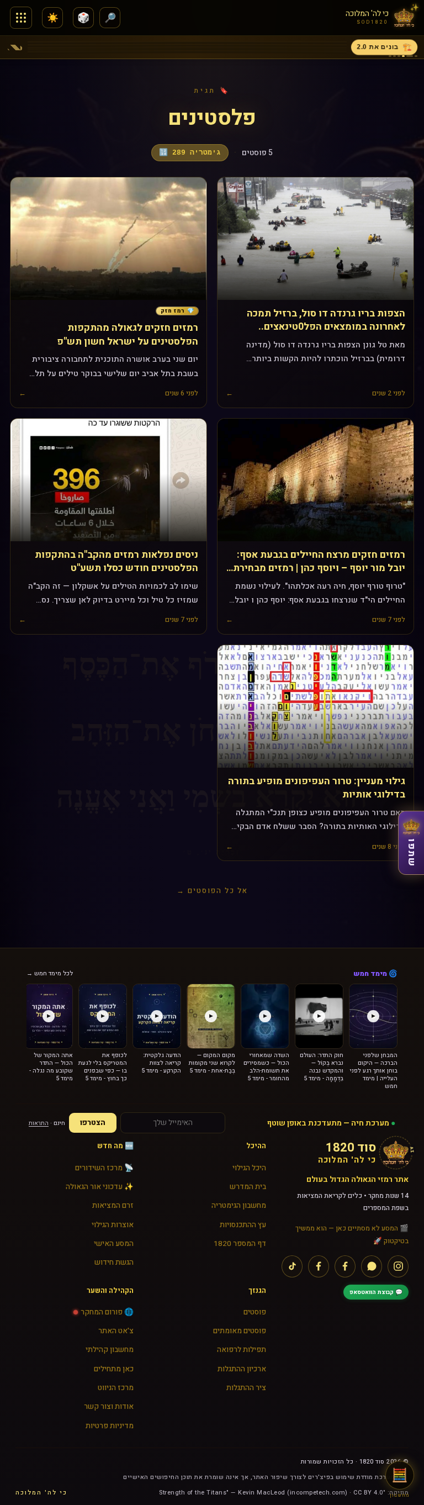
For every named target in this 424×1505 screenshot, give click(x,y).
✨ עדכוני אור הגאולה (100, 1186)
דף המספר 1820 (240, 1243)
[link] (177, 311)
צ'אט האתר (116, 1331)
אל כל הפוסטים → (212, 890)
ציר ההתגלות (246, 1387)
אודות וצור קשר (109, 1406)
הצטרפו (92, 1122)
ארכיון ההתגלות (242, 1369)
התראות (39, 1123)
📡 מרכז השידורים (104, 1168)
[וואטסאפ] (371, 1266)
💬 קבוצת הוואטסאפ (375, 1292)
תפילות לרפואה (241, 1349)
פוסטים (254, 1312)
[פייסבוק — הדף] (345, 1266)
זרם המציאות (113, 1205)
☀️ (53, 18)
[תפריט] (21, 18)
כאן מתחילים (114, 1369)
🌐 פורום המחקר (107, 1312)
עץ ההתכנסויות (243, 1225)
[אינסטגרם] (398, 1266)
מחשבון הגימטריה (238, 1205)
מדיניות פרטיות (110, 1426)
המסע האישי (114, 1243)
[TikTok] (292, 1266)
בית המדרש (248, 1186)
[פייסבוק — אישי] (318, 1266)
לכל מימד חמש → (49, 973)
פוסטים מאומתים (239, 1331)
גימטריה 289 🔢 (190, 153)
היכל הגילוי (249, 1168)
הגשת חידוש (114, 1262)
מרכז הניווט (116, 1387)
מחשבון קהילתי (110, 1349)
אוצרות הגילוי (113, 1225)
